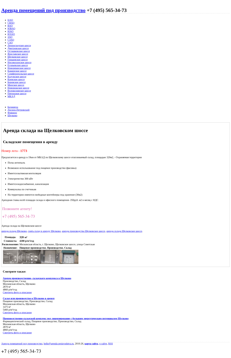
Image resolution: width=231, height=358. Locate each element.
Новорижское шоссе (18, 88)
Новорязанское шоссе (19, 68)
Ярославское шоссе (18, 54)
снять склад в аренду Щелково (44, 231)
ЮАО (11, 31)
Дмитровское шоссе (18, 48)
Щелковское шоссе (18, 56)
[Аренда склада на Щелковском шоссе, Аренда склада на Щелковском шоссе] (12, 263)
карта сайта (91, 343)
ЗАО (10, 37)
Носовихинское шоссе (19, 62)
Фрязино (12, 112)
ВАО (10, 25)
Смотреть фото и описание (17, 292)
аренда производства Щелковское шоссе (83, 231)
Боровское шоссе (17, 82)
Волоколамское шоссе (19, 90)
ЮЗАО (11, 34)
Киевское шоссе (16, 79)
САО (10, 42)
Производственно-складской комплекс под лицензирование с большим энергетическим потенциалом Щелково (66, 318)
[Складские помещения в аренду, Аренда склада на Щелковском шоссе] (50, 263)
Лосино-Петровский (19, 110)
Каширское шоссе (17, 71)
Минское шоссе (16, 85)
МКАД (11, 96)
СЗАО (11, 39)
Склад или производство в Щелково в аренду (29, 298)
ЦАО (10, 20)
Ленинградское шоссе (19, 45)
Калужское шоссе (17, 76)
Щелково (12, 115)
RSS (110, 343)
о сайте (103, 343)
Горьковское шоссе (18, 59)
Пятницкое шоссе (17, 93)
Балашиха (13, 107)
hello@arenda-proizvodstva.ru (59, 343)
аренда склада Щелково (14, 231)
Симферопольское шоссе (21, 73)
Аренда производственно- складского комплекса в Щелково (37, 278)
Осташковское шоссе (19, 51)
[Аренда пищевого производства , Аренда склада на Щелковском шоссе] (69, 263)
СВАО (11, 23)
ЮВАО (11, 28)
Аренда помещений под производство (43, 10)
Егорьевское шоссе (18, 65)
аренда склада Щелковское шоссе (124, 231)
